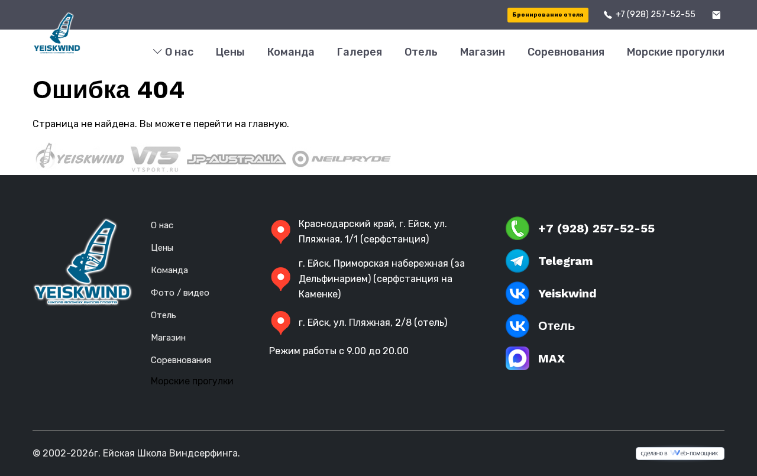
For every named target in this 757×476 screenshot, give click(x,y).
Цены (230, 52)
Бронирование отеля (547, 14)
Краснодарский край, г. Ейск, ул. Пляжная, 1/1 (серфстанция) (373, 231)
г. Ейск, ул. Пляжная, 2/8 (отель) (373, 322)
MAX (551, 358)
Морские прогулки (675, 52)
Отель (421, 52)
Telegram (565, 261)
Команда (291, 52)
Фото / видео (180, 292)
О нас (178, 52)
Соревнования (566, 52)
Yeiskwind (567, 293)
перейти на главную (240, 123)
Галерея (359, 52)
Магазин (482, 52)
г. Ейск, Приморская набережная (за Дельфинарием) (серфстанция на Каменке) (382, 279)
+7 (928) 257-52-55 (655, 14)
